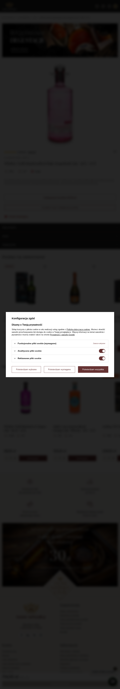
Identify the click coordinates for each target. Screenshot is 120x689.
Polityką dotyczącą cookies (78, 329)
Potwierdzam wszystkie (93, 369)
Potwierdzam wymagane (59, 369)
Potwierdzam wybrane (26, 369)
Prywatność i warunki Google (62, 334)
